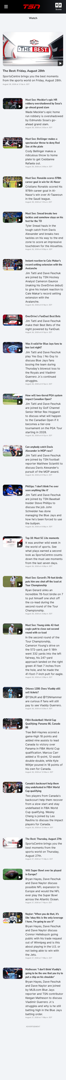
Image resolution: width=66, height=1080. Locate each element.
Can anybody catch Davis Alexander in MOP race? (39, 448)
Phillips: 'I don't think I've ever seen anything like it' (42, 488)
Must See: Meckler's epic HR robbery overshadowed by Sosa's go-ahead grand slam (43, 103)
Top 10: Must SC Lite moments (42, 538)
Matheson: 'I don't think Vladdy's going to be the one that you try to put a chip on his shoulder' (44, 973)
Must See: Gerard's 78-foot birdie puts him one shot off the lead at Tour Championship (43, 581)
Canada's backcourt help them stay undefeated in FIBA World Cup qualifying (42, 787)
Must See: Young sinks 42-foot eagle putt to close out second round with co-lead (42, 629)
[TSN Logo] (31, 6)
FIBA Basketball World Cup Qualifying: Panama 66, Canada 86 (42, 723)
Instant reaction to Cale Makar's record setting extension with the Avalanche (43, 264)
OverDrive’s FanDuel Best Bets (42, 316)
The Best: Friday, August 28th (24, 71)
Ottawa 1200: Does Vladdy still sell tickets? (42, 690)
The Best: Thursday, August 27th (43, 839)
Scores (59, 9)
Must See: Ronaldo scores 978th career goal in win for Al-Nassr (43, 180)
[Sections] (6, 6)
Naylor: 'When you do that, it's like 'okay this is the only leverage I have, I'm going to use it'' (44, 917)
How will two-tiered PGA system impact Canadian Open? (43, 397)
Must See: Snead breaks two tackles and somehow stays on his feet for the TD (44, 217)
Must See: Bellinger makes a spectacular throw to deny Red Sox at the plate (42, 142)
